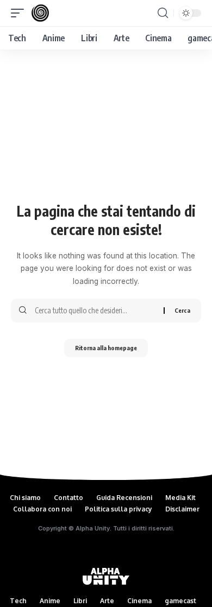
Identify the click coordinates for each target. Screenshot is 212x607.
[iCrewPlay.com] (40, 13)
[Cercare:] (95, 311)
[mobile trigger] (20, 13)
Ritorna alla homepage (106, 347)
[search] (163, 13)
